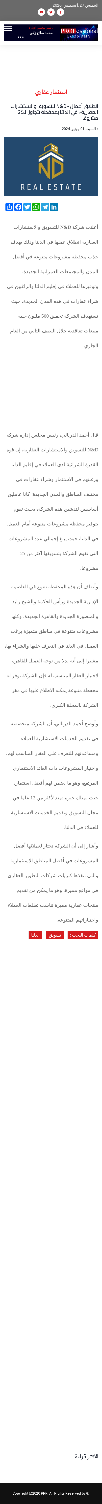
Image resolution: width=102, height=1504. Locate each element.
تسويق (55, 935)
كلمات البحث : (83, 935)
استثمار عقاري (51, 92)
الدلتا (35, 935)
